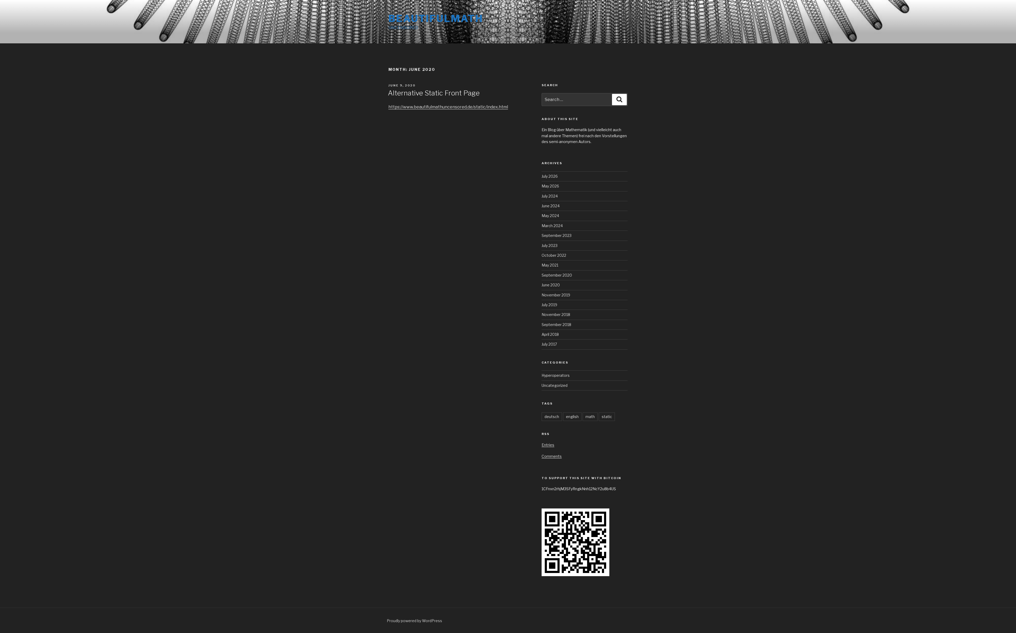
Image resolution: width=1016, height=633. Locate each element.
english (572, 416)
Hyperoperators (556, 375)
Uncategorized (555, 385)
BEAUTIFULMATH (435, 18)
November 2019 (556, 295)
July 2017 (549, 344)
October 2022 (554, 255)
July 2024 (550, 196)
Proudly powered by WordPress (414, 620)
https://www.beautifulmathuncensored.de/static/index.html (448, 106)
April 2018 (550, 334)
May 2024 (550, 215)
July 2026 (550, 176)
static (607, 416)
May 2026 (550, 186)
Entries (548, 445)
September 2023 (557, 235)
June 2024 (551, 206)
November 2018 (556, 314)
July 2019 (549, 304)
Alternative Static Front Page (434, 93)
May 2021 (550, 265)
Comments (552, 456)
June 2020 (551, 285)
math (590, 416)
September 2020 (557, 275)
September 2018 (556, 324)
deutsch (552, 416)
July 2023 (549, 245)
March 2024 (552, 225)
